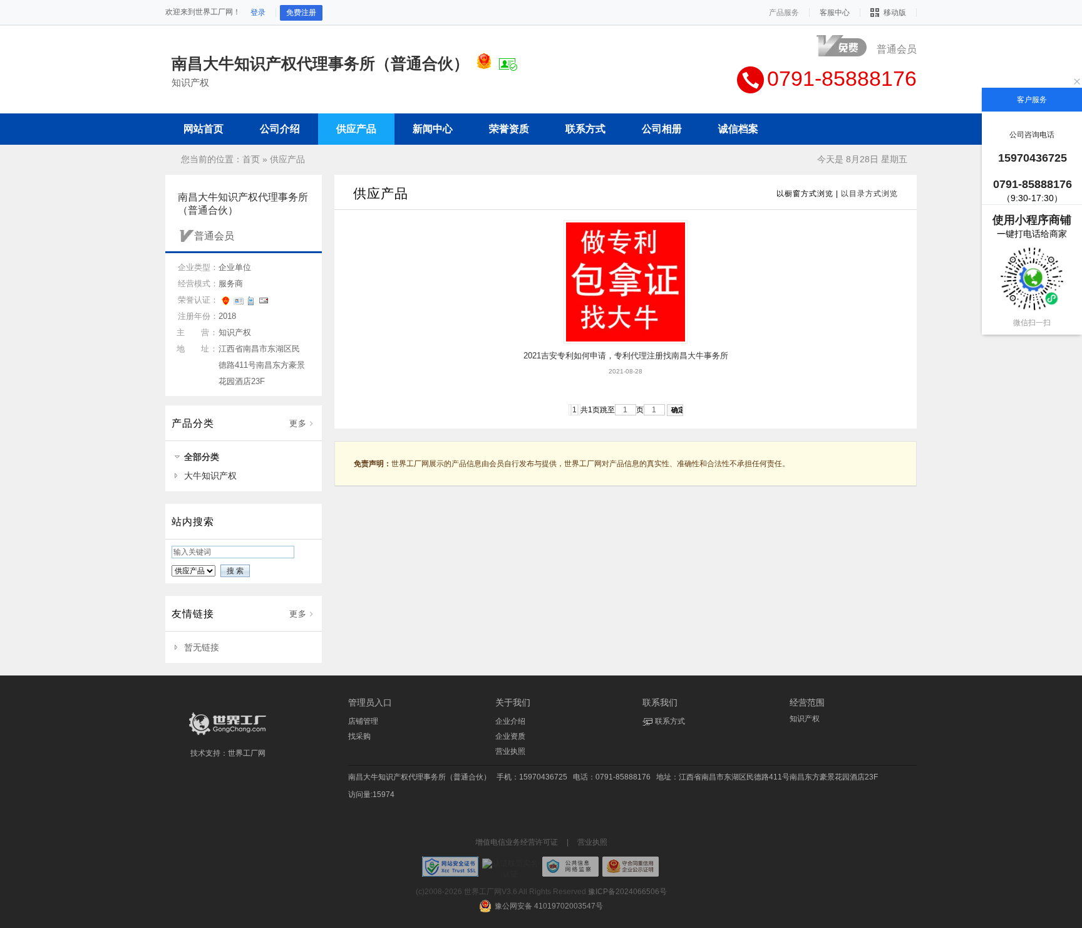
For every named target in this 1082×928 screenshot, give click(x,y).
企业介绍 (510, 721)
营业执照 (510, 751)
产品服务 (784, 12)
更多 (298, 423)
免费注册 (301, 12)
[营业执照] (484, 63)
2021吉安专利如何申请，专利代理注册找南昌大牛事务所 (625, 355)
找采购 (359, 736)
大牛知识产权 (210, 476)
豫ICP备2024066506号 (627, 891)
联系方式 (670, 721)
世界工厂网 (246, 753)
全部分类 (201, 457)
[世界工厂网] (228, 735)
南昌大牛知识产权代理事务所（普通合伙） (419, 777)
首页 (251, 159)
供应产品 (287, 159)
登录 (257, 12)
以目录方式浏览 (869, 193)
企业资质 (510, 736)
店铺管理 (363, 721)
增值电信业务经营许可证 (516, 842)
